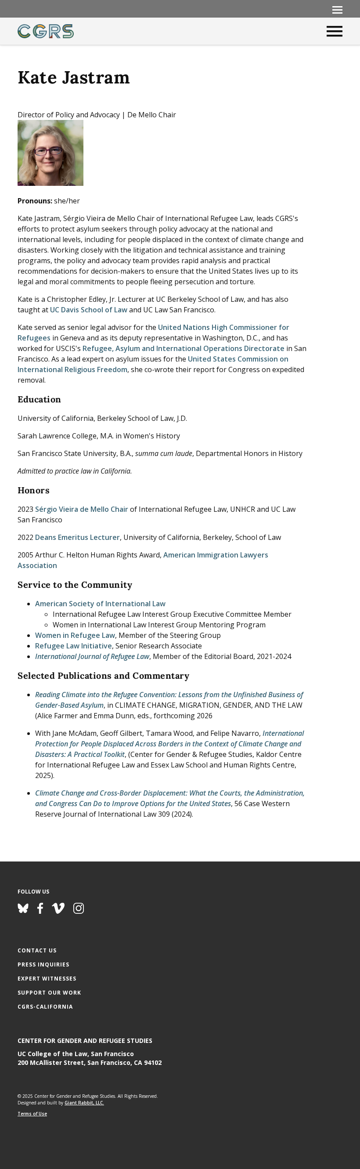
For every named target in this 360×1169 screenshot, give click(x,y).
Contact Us (37, 950)
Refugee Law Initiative (73, 646)
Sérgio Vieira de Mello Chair (81, 509)
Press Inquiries (43, 964)
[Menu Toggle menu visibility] (337, 9)
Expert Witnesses (47, 978)
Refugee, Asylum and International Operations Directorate (183, 348)
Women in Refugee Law (75, 635)
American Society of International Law (100, 603)
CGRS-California (45, 1006)
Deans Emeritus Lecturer (77, 537)
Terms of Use (32, 1114)
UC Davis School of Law (88, 310)
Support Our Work (49, 992)
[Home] (46, 31)
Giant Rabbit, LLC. (84, 1103)
